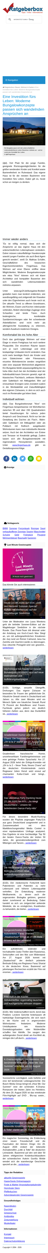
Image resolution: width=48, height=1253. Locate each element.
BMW (5, 528)
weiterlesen (8, 648)
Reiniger (35, 528)
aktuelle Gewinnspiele (14, 1178)
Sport (42, 528)
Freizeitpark (24, 528)
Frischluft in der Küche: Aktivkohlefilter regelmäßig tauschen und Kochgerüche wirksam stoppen (23, 1000)
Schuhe (6, 535)
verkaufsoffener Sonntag (14, 532)
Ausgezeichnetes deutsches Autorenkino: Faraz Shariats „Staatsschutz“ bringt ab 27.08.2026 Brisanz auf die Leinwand (23, 935)
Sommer (13, 528)
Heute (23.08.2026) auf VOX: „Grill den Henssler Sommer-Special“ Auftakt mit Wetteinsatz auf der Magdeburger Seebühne (22, 608)
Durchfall (8, 1209)
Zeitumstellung (11, 1220)
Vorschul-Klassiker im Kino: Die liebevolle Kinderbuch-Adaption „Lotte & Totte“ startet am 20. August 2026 (24, 1126)
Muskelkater (9, 1223)
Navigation (11, 80)
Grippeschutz (10, 1213)
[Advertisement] (24, 51)
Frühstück (28, 535)
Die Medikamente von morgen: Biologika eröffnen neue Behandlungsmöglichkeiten (20, 871)
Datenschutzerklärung (14, 1241)
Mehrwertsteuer (10, 538)
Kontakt (7, 1234)
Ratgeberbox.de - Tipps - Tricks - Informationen (23, 8)
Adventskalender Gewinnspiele (19, 1195)
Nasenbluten (10, 1206)
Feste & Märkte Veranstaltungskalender (22, 1185)
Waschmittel (39, 532)
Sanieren (31, 538)
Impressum (9, 1238)
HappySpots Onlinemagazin (17, 1181)
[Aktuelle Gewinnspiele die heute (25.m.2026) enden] (23, 581)
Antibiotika (9, 1216)
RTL (43, 617)
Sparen (29, 532)
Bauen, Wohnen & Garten (24, 87)
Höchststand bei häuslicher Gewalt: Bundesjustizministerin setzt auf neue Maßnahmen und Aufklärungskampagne (24, 674)
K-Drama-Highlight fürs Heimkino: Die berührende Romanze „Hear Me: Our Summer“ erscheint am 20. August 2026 (24, 1064)
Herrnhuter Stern (12, 1188)
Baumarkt (22, 538)
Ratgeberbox (9, 87)
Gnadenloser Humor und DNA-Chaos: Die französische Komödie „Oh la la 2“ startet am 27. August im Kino (23, 740)
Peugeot (41, 535)
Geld (17, 535)
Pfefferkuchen (10, 1191)
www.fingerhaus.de (21, 445)
